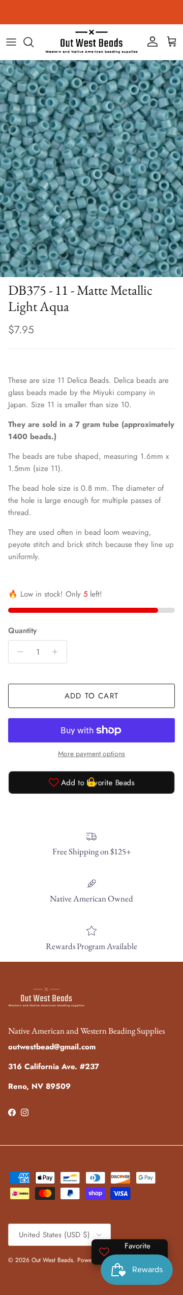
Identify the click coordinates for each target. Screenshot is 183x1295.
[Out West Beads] (91, 42)
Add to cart (91, 695)
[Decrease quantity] (17, 652)
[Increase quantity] (58, 652)
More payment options (91, 754)
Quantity (22, 630)
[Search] (33, 42)
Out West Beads (52, 1260)
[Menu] (11, 42)
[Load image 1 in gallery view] (91, 168)
